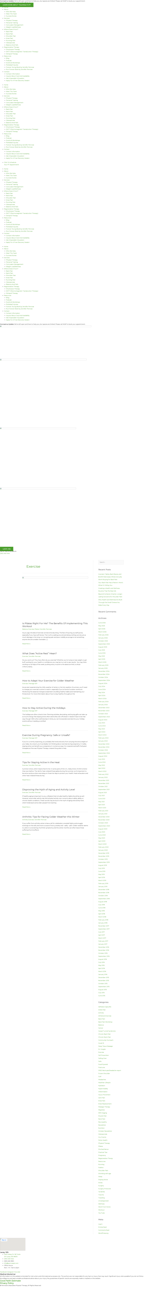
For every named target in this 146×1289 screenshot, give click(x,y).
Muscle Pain (102, 1116)
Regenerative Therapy (11, 47)
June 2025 (102, 653)
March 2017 (102, 938)
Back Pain (9, 31)
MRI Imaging (102, 1113)
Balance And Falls (12, 45)
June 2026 (102, 623)
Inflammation (102, 1092)
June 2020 (102, 835)
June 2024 (102, 689)
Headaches (102, 1079)
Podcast (9, 60)
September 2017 (104, 929)
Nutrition (101, 1128)
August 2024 (102, 683)
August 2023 (102, 720)
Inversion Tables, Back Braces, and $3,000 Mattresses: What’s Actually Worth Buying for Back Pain (110, 576)
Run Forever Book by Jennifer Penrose (19, 69)
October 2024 (103, 677)
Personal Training (12, 23)
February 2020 (103, 847)
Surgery (101, 1186)
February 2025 (103, 665)
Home (6, 7)
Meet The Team (11, 14)
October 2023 (103, 714)
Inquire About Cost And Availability (17, 76)
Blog (7, 58)
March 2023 (102, 735)
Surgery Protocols (104, 1189)
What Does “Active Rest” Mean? (39, 653)
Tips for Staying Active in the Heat (41, 762)
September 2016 (104, 956)
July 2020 (101, 832)
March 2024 (102, 698)
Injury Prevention (104, 1095)
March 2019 (102, 880)
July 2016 (101, 962)
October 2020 (103, 823)
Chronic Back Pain (104, 1034)
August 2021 (102, 792)
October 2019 (103, 859)
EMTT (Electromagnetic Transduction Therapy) (22, 51)
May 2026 (101, 626)
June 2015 (101, 996)
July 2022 (101, 759)
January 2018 (102, 923)
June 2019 (101, 871)
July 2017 (101, 932)
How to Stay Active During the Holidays (43, 708)
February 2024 (103, 701)
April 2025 (101, 659)
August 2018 (102, 902)
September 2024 (104, 680)
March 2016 (102, 971)
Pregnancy (102, 1155)
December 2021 (103, 780)
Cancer (100, 1028)
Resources (7, 56)
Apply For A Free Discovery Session (17, 80)
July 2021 (101, 795)
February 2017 (103, 941)
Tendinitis (101, 1192)
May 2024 (101, 692)
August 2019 (102, 865)
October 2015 (102, 983)
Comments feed (103, 1230)
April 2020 (101, 841)
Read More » (26, 644)
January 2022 (103, 777)
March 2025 (102, 662)
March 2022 (102, 771)
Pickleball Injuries (12, 65)
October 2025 (103, 641)
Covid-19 (101, 1043)
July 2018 (101, 905)
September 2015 (104, 986)
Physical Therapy (12, 20)
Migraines (101, 1110)
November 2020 (104, 820)
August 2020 (102, 829)
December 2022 (103, 744)
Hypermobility (103, 1088)
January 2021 (102, 814)
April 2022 (101, 768)
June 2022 (102, 762)
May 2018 (101, 911)
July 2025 (101, 650)
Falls (99, 1061)
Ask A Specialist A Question (15, 78)
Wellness (101, 1204)
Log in (100, 1224)
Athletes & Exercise (104, 1016)
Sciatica (100, 1167)
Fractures (101, 1067)
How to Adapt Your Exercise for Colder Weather (48, 680)
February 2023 (103, 738)
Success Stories (11, 16)
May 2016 (101, 965)
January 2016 (102, 974)
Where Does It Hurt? (11, 29)
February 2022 (103, 774)
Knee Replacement (105, 1104)
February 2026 (103, 635)
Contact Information (13, 74)
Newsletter (102, 1125)
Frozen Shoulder (104, 1073)
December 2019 (103, 853)
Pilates (37, 629)
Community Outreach (105, 1040)
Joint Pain (101, 1098)
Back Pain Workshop (105, 1022)
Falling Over (102, 1058)
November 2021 (103, 783)
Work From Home (104, 1207)
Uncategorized (103, 1201)
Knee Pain (9, 38)
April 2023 (101, 732)
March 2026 (102, 632)
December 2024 (103, 671)
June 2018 (101, 908)
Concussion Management (14, 25)
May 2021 (101, 801)
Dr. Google (102, 1049)
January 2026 (103, 638)
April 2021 (101, 804)
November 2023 (103, 710)
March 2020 (102, 844)
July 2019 (101, 868)
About (6, 9)
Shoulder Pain (11, 36)
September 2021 (104, 789)
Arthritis (25, 819)
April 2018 (101, 914)
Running (101, 1164)
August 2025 (102, 647)
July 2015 (101, 992)
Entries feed (102, 1227)
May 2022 (101, 765)
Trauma (101, 1195)
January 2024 (103, 704)
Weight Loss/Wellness (13, 27)
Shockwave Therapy (13, 49)
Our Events (102, 1137)
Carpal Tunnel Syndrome (107, 1031)
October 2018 (103, 895)
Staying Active (103, 1179)
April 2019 (101, 877)
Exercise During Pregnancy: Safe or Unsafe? (46, 735)
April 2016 (101, 968)
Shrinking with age (104, 1173)
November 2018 (103, 892)
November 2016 (103, 950)
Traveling (101, 1198)
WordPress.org (103, 1233)
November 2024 (103, 674)
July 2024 (101, 686)
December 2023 (103, 707)
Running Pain (10, 40)
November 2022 (103, 747)
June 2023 (102, 726)
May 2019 (101, 874)
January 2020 (103, 850)
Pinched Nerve (103, 1149)
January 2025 (103, 668)
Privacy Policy (7, 1283)
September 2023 (104, 717)
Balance (25, 629)
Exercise (31, 629)
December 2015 (103, 977)
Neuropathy (102, 1122)
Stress (100, 1182)
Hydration (101, 1085)
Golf (99, 1076)
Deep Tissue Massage (105, 1046)
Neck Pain (9, 34)
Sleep (100, 1176)
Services (7, 18)
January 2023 (103, 741)
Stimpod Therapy (12, 54)
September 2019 (104, 862)
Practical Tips (102, 1152)
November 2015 (103, 980)
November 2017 (103, 926)
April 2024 (101, 695)
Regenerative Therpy (105, 1158)
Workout (101, 1210)
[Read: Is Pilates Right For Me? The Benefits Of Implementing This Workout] (55, 598)
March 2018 (102, 917)
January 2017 (102, 944)
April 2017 (101, 935)
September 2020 (104, 826)
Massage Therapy (104, 1107)
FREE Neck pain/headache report (109, 1070)
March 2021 (102, 808)
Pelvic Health (102, 1140)
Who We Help (11, 11)
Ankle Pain (102, 1010)
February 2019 (103, 883)
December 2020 (104, 817)
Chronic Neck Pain (104, 1037)
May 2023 (101, 729)
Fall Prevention (103, 1055)
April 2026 (101, 629)
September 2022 (104, 753)
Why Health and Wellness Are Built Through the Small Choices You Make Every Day (110, 602)
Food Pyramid (103, 1064)
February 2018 (103, 920)
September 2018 (104, 898)
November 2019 (103, 856)
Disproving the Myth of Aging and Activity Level (48, 789)
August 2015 (102, 989)
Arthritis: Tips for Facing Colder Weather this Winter (51, 816)
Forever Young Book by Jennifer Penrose (20, 67)
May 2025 (101, 656)
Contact (6, 72)
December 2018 (103, 889)
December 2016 (103, 947)
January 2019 (102, 886)
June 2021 (101, 798)
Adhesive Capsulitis (104, 1007)
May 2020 (101, 838)
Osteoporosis (10, 43)
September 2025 (104, 644)
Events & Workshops (13, 63)
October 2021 (103, 786)
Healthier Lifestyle (104, 1082)
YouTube (101, 1213)
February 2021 (103, 811)
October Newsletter (105, 1131)
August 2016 (102, 959)
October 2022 (103, 750)
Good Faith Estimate (10, 1280)
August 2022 (102, 756)
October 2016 (102, 953)
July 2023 (101, 723)
